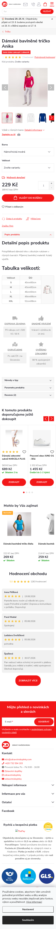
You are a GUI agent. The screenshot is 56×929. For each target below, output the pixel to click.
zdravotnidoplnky (12, 775)
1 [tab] (24, 492)
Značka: (7, 226)
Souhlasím (28, 920)
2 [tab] (26, 492)
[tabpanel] (14, 456)
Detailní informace (33, 130)
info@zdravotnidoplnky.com (18, 759)
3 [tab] (29, 492)
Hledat (47, 11)
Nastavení (28, 909)
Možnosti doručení (16, 177)
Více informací (34, 902)
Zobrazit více (28, 680)
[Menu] (52, 4)
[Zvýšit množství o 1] (51, 183)
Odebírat (43, 721)
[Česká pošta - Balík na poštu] (9, 876)
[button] (19, 558)
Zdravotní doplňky (13, 771)
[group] (19, 539)
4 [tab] (32, 492)
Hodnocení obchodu (28, 573)
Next (51, 418)
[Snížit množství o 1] (51, 188)
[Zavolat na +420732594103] (33, 4)
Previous (45, 418)
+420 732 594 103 (13, 763)
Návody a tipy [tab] (11, 380)
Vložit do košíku (30, 198)
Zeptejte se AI (11, 134)
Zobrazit (14, 482)
